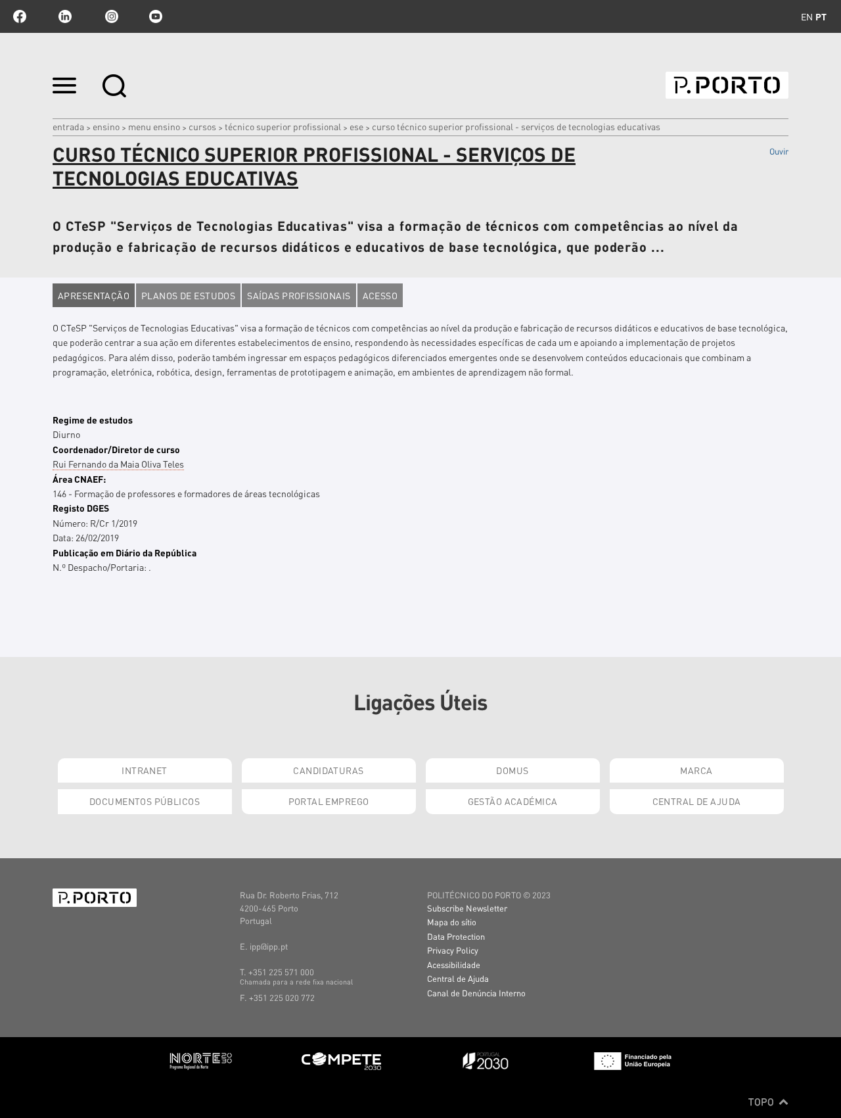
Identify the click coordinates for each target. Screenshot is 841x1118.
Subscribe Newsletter (467, 907)
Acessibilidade (453, 964)
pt (821, 16)
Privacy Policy (452, 950)
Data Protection (456, 936)
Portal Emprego (328, 801)
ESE (356, 126)
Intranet (144, 770)
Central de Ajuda (696, 801)
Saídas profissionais (298, 295)
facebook (19, 16)
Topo (762, 1101)
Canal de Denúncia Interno (476, 992)
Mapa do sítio (451, 921)
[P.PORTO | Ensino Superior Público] (727, 85)
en (807, 16)
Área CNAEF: (79, 479)
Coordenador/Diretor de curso (116, 449)
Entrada (68, 126)
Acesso (380, 295)
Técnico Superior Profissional (283, 126)
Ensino (106, 126)
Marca (696, 770)
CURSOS (202, 126)
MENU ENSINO (154, 126)
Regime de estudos (93, 419)
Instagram (110, 16)
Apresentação (93, 295)
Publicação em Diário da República (124, 552)
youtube (155, 16)
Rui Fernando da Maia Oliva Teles (118, 464)
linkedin (65, 16)
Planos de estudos (188, 295)
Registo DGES (81, 508)
